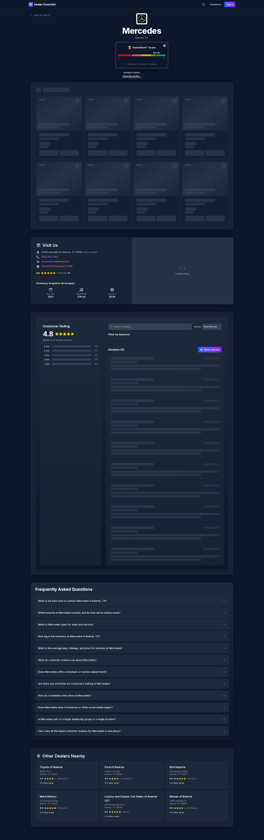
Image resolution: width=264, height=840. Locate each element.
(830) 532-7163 (49, 256)
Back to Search (42, 15)
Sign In (229, 4)
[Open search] (204, 4)
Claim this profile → (132, 76)
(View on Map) (90, 252)
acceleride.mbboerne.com (55, 261)
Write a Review (211, 349)
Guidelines (215, 4)
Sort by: (197, 326)
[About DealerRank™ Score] (164, 45)
